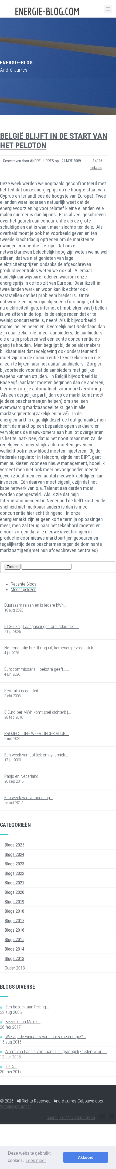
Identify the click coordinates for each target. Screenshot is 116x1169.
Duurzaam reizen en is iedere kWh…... (37, 605)
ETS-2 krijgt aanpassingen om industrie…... (41, 626)
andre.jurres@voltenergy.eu (71, 1117)
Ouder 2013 (15, 968)
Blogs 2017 (14, 920)
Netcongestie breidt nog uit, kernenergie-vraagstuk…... (51, 647)
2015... (11, 1066)
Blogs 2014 (14, 949)
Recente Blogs (23, 584)
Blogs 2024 (14, 854)
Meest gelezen (23, 589)
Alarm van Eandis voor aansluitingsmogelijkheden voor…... (56, 1051)
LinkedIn (96, 167)
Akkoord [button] (86, 1157)
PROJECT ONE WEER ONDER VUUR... (36, 733)
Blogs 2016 (14, 930)
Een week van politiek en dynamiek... (36, 755)
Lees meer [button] (36, 1160)
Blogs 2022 (14, 873)
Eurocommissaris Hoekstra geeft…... (36, 669)
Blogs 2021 (14, 882)
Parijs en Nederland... (23, 776)
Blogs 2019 (14, 901)
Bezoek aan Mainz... (22, 1021)
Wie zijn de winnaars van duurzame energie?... (45, 1036)
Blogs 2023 (14, 863)
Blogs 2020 (14, 892)
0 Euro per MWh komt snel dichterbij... (37, 712)
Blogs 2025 (14, 845)
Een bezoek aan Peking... (27, 1006)
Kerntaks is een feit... (23, 690)
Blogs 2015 (14, 939)
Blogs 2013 (14, 958)
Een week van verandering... (28, 797)
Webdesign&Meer (15, 1106)
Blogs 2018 (14, 911)
